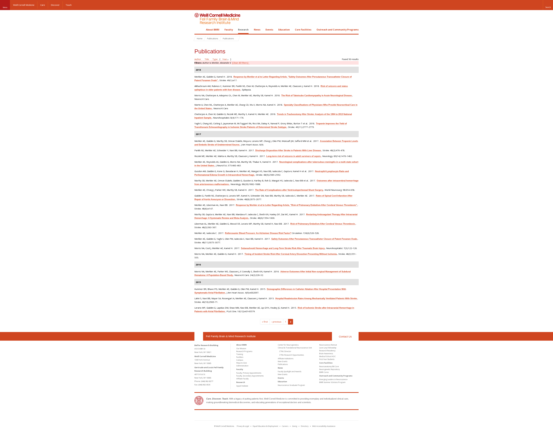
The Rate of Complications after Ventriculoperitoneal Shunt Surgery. (289, 190)
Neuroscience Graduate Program (291, 385)
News (257, 29)
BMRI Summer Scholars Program (332, 382)
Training (239, 354)
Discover (55, 4)
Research (243, 29)
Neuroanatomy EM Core (329, 366)
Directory (304, 426)
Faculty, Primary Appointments (248, 373)
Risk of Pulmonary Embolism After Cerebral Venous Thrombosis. (323, 224)
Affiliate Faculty (242, 378)
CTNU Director (285, 351)
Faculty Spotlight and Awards (289, 371)
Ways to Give (241, 363)
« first (265, 321)
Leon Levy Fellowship (327, 348)
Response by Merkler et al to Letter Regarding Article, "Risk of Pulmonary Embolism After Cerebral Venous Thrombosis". (297, 205)
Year (224, 59)
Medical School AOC (327, 356)
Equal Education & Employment (265, 426)
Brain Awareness (326, 353)
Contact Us (345, 336)
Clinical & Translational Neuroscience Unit (295, 348)
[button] (548, 5)
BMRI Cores (324, 372)
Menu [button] (5, 7)
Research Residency (327, 350)
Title (206, 59)
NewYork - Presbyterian (301, 415)
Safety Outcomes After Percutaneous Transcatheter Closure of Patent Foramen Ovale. (314, 239)
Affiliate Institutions (285, 358)
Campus (239, 360)
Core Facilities (303, 29)
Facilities (239, 357)
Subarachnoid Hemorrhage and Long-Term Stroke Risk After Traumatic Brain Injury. (283, 248)
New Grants (282, 361)
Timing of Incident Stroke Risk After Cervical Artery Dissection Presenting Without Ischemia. (291, 254)
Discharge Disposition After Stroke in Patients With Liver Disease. (288, 150)
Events (269, 29)
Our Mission (241, 348)
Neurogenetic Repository (329, 369)
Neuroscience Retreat (328, 345)
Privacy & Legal (243, 426)
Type (215, 59)
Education (284, 29)
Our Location (198, 336)
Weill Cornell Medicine (23, 4)
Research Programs (244, 351)
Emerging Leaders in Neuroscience (333, 379)
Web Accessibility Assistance (323, 426)
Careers (285, 426)
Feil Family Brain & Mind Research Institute (231, 336)
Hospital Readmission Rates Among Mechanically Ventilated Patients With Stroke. (316, 298)
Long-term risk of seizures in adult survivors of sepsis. (293, 156)
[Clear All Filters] (240, 62)
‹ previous (276, 321)
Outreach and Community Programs (338, 29)
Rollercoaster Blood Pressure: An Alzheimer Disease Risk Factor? (258, 233)
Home (197, 29)
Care (42, 4)
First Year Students (326, 359)
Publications (283, 364)
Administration (242, 366)
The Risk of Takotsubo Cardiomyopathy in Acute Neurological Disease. (316, 95)
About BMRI (212, 29)
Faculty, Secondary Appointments (250, 376)
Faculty (229, 29)
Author (197, 59)
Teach (69, 4)
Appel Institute (242, 386)
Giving (294, 426)
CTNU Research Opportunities (291, 355)
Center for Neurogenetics (288, 345)
